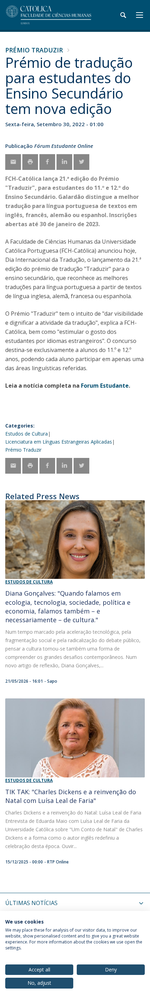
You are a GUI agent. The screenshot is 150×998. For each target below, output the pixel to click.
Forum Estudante (105, 385)
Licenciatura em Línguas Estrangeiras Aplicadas (58, 441)
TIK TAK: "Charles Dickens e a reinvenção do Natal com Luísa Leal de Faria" (70, 796)
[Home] (48, 14)
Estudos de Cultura (26, 433)
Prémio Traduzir (34, 50)
